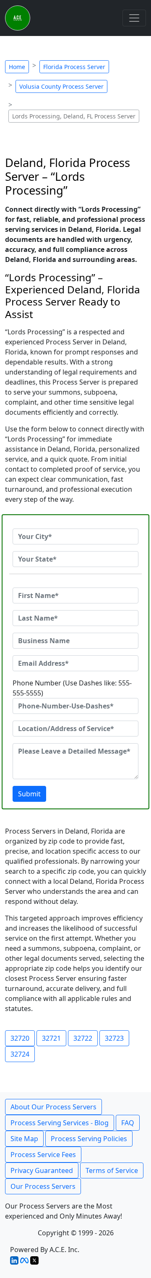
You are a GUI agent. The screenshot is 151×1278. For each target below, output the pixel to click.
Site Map (24, 1138)
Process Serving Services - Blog (59, 1122)
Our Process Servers (43, 1186)
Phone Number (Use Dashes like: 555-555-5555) (72, 688)
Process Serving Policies (89, 1138)
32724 (19, 1054)
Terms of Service (112, 1170)
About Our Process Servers (53, 1106)
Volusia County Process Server (61, 86)
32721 (51, 1038)
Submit (29, 793)
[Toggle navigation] (134, 18)
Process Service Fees (43, 1154)
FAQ (127, 1122)
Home (17, 67)
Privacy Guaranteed (41, 1170)
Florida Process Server (74, 67)
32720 (19, 1038)
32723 (114, 1038)
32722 (82, 1038)
